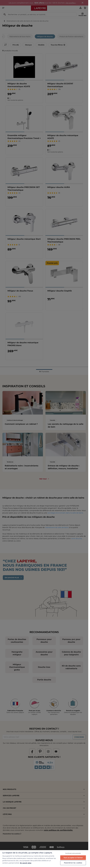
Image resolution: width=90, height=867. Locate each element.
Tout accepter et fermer (73, 858)
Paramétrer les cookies (73, 863)
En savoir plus (25, 863)
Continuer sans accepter (73, 853)
